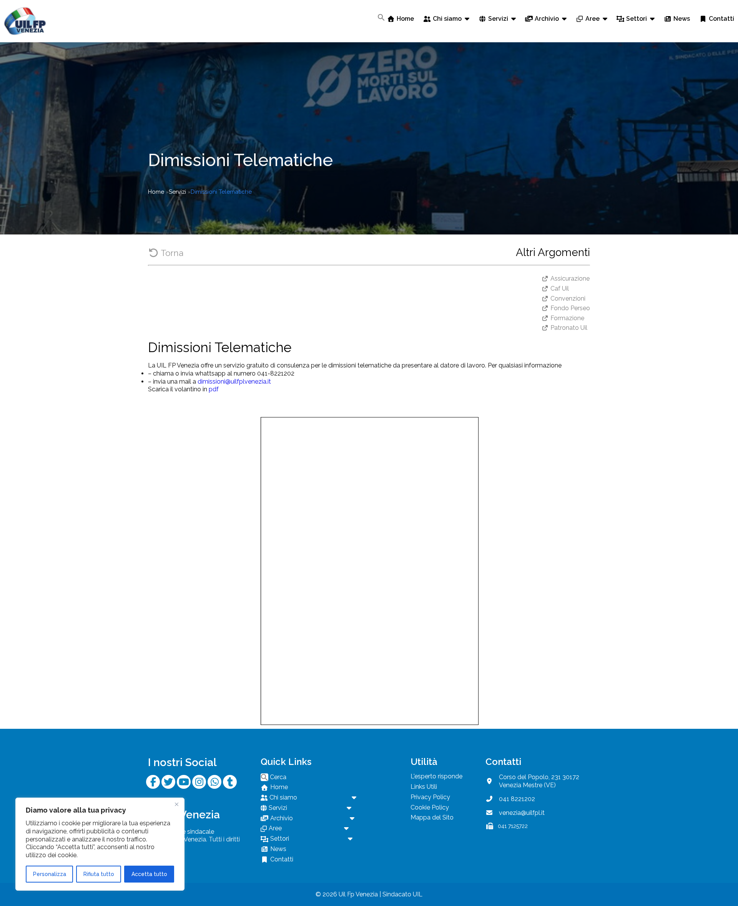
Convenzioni (567, 298)
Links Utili (424, 786)
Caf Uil (559, 288)
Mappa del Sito (432, 817)
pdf (214, 389)
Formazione (567, 318)
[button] (381, 17)
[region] (99, 844)
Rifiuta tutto (98, 874)
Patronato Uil (568, 327)
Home (156, 191)
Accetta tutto (149, 874)
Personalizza (49, 874)
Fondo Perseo (570, 308)
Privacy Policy (430, 797)
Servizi (177, 191)
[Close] (176, 804)
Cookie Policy (430, 807)
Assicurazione (570, 278)
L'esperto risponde (436, 776)
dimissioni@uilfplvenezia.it (234, 381)
